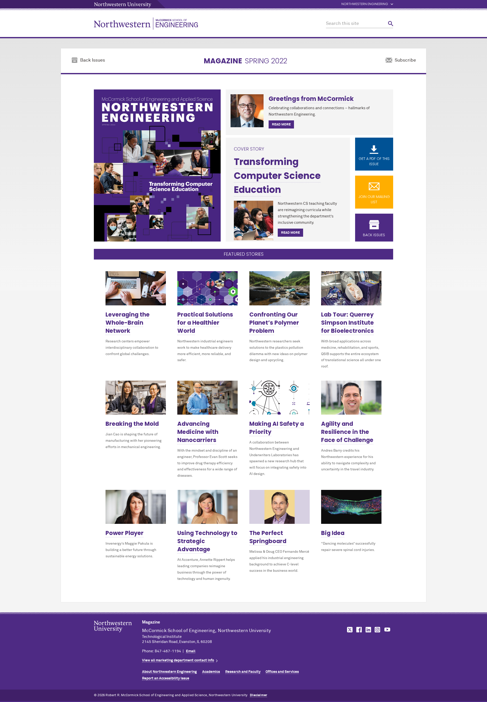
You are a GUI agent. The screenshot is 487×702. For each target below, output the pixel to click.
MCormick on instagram (377, 629)
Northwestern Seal (118, 634)
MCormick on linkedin (368, 629)
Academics (211, 672)
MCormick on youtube (387, 629)
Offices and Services (282, 672)
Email (190, 651)
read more (281, 124)
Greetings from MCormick (311, 99)
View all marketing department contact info (178, 660)
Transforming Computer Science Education (277, 175)
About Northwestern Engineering (169, 672)
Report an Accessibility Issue (165, 678)
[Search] (390, 23)
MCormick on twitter (349, 629)
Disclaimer (258, 695)
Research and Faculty (242, 672)
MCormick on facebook (358, 629)
